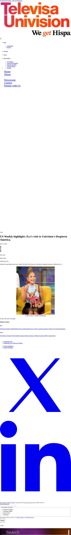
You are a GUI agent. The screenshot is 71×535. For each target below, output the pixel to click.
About (7, 74)
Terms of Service (11, 502)
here (14, 318)
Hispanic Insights (11, 65)
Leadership (10, 46)
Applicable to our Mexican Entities (13, 343)
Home (7, 71)
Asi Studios (10, 61)
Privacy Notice (3, 502)
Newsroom (10, 80)
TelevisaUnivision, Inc (29, 502)
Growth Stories (11, 66)
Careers (8, 82)
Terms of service (30, 517)
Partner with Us (12, 85)
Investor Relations (8, 346)
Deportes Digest (7, 511)
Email (4, 504)
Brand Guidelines (8, 347)
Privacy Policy (20, 517)
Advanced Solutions (12, 63)
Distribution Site (7, 341)
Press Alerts (6, 513)
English (9, 68)
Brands (9, 47)
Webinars (6, 514)
